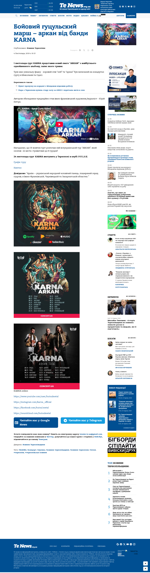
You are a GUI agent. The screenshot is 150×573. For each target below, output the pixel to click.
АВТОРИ (120, 16)
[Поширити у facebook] (80, 50)
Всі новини (131, 211)
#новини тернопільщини (57, 450)
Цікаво (85, 16)
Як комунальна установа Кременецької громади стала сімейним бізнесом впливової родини (120, 158)
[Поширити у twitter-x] (84, 50)
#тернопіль (19, 453)
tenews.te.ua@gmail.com (91, 434)
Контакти (65, 546)
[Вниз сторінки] (145, 569)
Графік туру (20, 162)
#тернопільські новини (36, 453)
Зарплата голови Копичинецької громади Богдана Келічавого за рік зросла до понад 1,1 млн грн (123, 499)
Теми (33, 16)
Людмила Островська (125, 268)
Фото (69, 16)
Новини (24, 16)
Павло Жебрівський (124, 351)
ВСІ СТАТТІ (132, 234)
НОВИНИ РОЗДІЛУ (129, 428)
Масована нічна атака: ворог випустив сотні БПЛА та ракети (120, 148)
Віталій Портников (123, 378)
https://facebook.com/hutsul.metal (31, 407)
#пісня (93, 450)
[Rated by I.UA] (131, 552)
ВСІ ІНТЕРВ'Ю (131, 296)
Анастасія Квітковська (125, 249)
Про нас (53, 546)
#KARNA (22, 450)
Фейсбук (98, 437)
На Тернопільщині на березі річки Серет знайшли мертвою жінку (123, 481)
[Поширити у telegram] (92, 50)
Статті (53, 16)
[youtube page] (128, 6)
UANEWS (131, 16)
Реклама (101, 546)
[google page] (120, 6)
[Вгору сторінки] (145, 563)
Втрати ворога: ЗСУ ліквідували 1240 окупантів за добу (120, 186)
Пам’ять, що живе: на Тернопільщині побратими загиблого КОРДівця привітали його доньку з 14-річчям (121, 195)
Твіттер (50, 437)
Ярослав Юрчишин (123, 367)
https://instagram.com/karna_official (32, 402)
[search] (16, 15)
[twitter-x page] (126, 6)
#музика (41, 450)
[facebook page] (123, 6)
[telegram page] (131, 6)
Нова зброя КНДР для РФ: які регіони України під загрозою (120, 205)
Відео (76, 16)
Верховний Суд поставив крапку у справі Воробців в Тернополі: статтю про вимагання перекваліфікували (123, 523)
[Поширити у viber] (88, 50)
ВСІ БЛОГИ (132, 338)
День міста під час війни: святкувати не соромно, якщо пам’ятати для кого (122, 514)
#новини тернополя (79, 450)
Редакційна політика (83, 546)
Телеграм (43, 439)
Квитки (17, 168)
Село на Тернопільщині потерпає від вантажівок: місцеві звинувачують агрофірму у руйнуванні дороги (122, 490)
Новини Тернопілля (36, 48)
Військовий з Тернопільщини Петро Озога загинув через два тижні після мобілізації (123, 473)
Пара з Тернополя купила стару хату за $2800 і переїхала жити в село (51, 90)
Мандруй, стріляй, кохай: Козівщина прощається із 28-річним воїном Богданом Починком (126, 138)
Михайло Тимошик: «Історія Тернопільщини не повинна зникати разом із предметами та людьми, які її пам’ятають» (122, 325)
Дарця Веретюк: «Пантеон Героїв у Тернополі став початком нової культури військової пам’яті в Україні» (107, 6)
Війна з (97, 15)
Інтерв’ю (43, 16)
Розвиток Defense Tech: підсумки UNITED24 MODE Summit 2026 (121, 122)
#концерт (31, 450)
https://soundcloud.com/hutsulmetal (32, 413)
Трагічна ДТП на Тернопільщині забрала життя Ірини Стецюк (121, 507)
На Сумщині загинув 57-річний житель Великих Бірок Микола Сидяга (127, 175)
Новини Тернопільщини (34, 445)
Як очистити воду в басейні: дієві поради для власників (121, 130)
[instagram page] (134, 6)
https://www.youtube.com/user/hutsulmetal (36, 396)
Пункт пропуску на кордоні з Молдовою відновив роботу (45, 86)
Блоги (61, 16)
